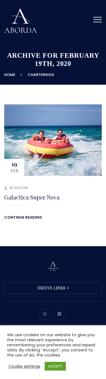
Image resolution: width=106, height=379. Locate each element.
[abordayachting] (21, 20)
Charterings (41, 74)
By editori (19, 187)
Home (10, 74)
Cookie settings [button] (24, 366)
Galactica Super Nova (32, 197)
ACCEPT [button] (55, 366)
